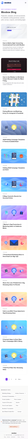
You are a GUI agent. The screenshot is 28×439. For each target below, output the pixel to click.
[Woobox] (14, 433)
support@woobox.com (19, 434)
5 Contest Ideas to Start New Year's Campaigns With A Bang (12, 340)
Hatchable (13, 437)
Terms (18, 437)
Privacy (22, 437)
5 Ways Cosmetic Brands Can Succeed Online (12, 197)
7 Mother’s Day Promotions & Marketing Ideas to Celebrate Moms (12, 226)
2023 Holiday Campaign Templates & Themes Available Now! (14, 140)
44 (15, 379)
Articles (8, 437)
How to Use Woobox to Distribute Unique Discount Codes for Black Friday (13, 79)
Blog (5, 437)
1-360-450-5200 (8, 434)
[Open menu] (25, 2)
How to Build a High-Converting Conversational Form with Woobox (14, 44)
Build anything (13, 426)
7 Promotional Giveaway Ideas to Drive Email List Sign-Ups (13, 255)
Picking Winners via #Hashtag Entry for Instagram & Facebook (13, 112)
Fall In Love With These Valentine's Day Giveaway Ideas (14, 312)
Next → (20, 379)
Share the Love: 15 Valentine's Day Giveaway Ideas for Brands (14, 284)
